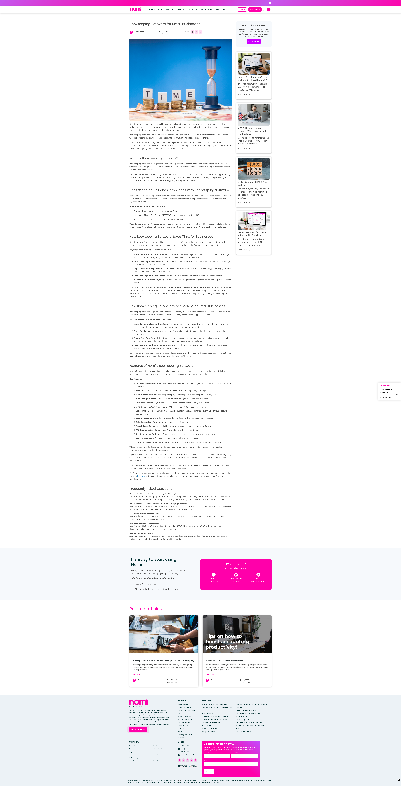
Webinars (132, 755)
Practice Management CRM (390, 395)
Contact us (385, 392)
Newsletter (156, 746)
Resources (220, 9)
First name (207, 752)
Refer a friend (157, 749)
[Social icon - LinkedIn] (200, 32)
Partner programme (136, 758)
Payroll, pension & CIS (185, 716)
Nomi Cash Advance (159, 761)
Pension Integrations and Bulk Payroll (214, 720)
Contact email (208, 761)
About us (205, 9)
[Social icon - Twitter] (196, 32)
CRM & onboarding (184, 707)
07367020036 (214, 581)
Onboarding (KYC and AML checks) (248, 713)
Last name (234, 752)
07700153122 (184, 746)
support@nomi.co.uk (258, 581)
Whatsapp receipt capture (244, 732)
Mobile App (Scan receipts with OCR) (214, 704)
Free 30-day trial (253, 41)
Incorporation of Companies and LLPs (249, 723)
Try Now (236, 581)
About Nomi (133, 746)
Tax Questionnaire (208, 725)
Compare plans (386, 398)
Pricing (191, 9)
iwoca (180, 732)
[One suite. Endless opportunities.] (139, 702)
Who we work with (174, 9)
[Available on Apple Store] (182, 766)
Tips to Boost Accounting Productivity (224, 661)
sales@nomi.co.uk (186, 749)
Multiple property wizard (210, 732)
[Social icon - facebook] (192, 32)
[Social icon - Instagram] (195, 760)
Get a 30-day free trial (138, 730)
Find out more (138, 674)
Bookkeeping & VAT (184, 704)
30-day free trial (387, 389)
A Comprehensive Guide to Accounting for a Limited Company (163, 661)
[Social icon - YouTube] (187, 760)
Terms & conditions (159, 755)
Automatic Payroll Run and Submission (215, 716)
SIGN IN (242, 9)
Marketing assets (135, 761)
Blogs (131, 752)
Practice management (185, 720)
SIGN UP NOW (255, 9)
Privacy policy (157, 752)
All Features (157, 758)
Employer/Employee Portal (211, 723)
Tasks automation (242, 716)
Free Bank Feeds (207, 713)
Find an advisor (134, 749)
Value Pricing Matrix (242, 720)
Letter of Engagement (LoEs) (246, 710)
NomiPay (181, 728)
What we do (154, 9)
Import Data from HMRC (210, 728)
